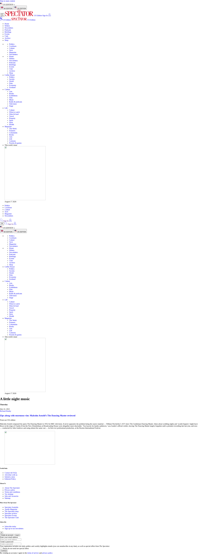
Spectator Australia (11, 507)
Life (6, 108)
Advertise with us (11, 475)
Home (7, 24)
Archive (7, 38)
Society (12, 79)
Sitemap (7, 498)
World (11, 81)
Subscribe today (10, 526)
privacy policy (47, 553)
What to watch (14, 112)
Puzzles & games (15, 143)
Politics (11, 44)
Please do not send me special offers (16, 548)
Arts (10, 91)
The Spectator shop (12, 511)
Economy (12, 85)
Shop (6, 40)
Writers (7, 26)
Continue (4, 551)
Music (11, 100)
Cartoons (12, 141)
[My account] (49, 15)
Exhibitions (13, 96)
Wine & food (14, 114)
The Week (13, 129)
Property (12, 118)
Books (11, 94)
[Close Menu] (2, 223)
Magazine (12, 52)
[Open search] (1, 221)
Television (13, 104)
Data (11, 83)
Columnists (13, 133)
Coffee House (10, 75)
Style (11, 122)
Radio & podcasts (15, 102)
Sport (11, 120)
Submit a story (10, 477)
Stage (11, 106)
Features (12, 131)
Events (7, 34)
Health (11, 124)
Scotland (12, 87)
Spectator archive (11, 513)
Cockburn (12, 46)
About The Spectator (12, 488)
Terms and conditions (12, 492)
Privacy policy (10, 490)
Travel (11, 116)
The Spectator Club (12, 518)
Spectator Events (11, 515)
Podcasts (8, 30)
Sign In (45, 15)
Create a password (6, 542)
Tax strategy (9, 494)
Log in (17, 535)
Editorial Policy (10, 479)
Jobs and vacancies (11, 496)
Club (6, 36)
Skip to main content (7, 1)
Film (10, 98)
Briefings (8, 32)
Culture (12, 48)
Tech (11, 50)
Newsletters (9, 28)
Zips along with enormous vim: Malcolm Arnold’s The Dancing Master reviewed (37, 415)
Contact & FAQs (11, 473)
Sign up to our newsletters (14, 529)
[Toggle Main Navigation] (2, 15)
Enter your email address (9, 537)
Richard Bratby (5, 411)
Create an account (7, 535)
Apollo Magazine (11, 509)
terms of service (33, 553)
